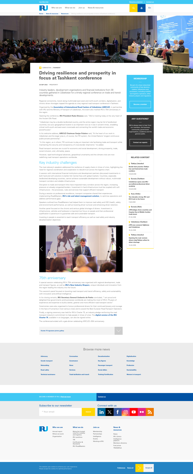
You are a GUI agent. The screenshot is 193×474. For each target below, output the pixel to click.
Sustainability (131, 370)
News (115, 434)
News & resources (95, 8)
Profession (130, 365)
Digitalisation (131, 356)
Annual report (57, 431)
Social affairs (102, 370)
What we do (70, 8)
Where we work (58, 434)
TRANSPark (117, 448)
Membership (97, 431)
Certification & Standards (78, 443)
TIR (74, 440)
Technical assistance (48, 374)
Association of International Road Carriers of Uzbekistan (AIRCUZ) (81, 107)
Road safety (45, 370)
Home (41, 14)
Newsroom (65, 14)
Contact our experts (140, 142)
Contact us (150, 2)
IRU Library (117, 436)
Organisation (57, 436)
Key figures (102, 361)
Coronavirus (73, 356)
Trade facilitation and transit (79, 374)
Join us (81, 8)
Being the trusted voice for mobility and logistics (79, 433)
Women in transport (134, 374)
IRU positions (77, 437)
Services (72, 370)
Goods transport (47, 361)
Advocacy (44, 356)
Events (95, 439)
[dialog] (96, 468)
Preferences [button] (121, 468)
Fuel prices (117, 445)
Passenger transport (105, 365)
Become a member (136, 2)
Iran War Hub (43, 2)
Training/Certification (105, 374)
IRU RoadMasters (79, 446)
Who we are (56, 8)
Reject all (130, 467)
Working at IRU (98, 441)
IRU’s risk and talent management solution (81, 196)
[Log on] (142, 8)
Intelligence (97, 436)
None (71, 365)
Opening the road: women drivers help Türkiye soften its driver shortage (139, 240)
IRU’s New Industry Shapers (77, 285)
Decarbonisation (104, 356)
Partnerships (97, 434)
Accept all (148, 468)
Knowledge (131, 361)
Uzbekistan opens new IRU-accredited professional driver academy (139, 184)
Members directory (120, 443)
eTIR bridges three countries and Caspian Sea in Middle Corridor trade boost (140, 212)
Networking (45, 365)
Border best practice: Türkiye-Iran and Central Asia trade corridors (139, 169)
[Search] (133, 8)
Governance (73, 361)
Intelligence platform (117, 440)
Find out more (66, 397)
